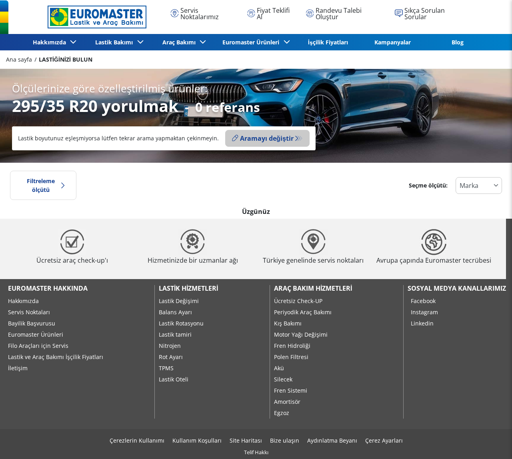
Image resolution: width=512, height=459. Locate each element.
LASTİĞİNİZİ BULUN (65, 59)
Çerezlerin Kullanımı (137, 440)
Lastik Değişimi (179, 301)
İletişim (18, 368)
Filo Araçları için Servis (38, 345)
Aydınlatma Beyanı (332, 440)
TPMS (166, 368)
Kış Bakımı (288, 323)
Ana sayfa (19, 59)
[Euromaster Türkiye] (95, 16)
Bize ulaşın (284, 440)
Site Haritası (246, 440)
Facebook (423, 301)
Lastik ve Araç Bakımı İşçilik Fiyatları (55, 357)
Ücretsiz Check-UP (298, 301)
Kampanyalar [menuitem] (392, 42)
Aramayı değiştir (267, 138)
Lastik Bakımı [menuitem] (115, 42)
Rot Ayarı (171, 357)
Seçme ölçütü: (428, 185)
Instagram (424, 312)
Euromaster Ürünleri (35, 334)
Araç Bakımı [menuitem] (180, 42)
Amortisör (287, 401)
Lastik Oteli (173, 379)
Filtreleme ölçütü (41, 185)
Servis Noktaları (29, 312)
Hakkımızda (23, 301)
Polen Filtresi (291, 357)
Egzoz (281, 413)
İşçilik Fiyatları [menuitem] (328, 42)
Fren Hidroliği (292, 345)
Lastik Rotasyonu (181, 323)
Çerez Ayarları (384, 440)
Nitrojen (170, 345)
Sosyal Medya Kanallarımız (457, 288)
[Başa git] (491, 442)
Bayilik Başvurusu (31, 323)
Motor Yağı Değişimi (301, 334)
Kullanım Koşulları (197, 440)
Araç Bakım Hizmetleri (313, 288)
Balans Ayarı (175, 312)
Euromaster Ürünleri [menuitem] (252, 42)
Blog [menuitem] (458, 42)
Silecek (283, 379)
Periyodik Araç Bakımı (303, 312)
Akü (279, 368)
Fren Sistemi (290, 390)
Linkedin (422, 323)
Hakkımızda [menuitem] (51, 42)
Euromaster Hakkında (48, 288)
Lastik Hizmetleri (188, 288)
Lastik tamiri (175, 334)
